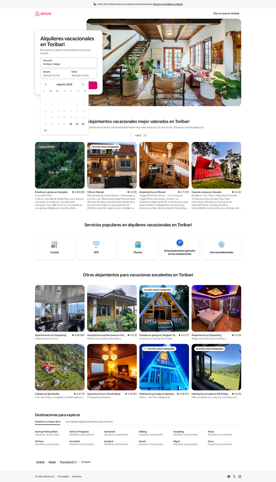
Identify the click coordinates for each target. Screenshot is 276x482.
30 (83, 123)
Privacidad (63, 476)
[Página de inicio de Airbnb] (43, 13)
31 (45, 130)
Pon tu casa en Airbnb (226, 13)
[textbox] (54, 75)
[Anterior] (131, 135)
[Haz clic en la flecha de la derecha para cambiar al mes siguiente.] (83, 84)
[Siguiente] (144, 135)
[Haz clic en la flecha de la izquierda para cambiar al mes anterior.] (46, 84)
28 (70, 123)
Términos (76, 476)
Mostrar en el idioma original (168, 4)
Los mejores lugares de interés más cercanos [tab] (89, 421)
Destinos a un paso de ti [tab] (47, 421)
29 (77, 123)
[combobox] (69, 64)
